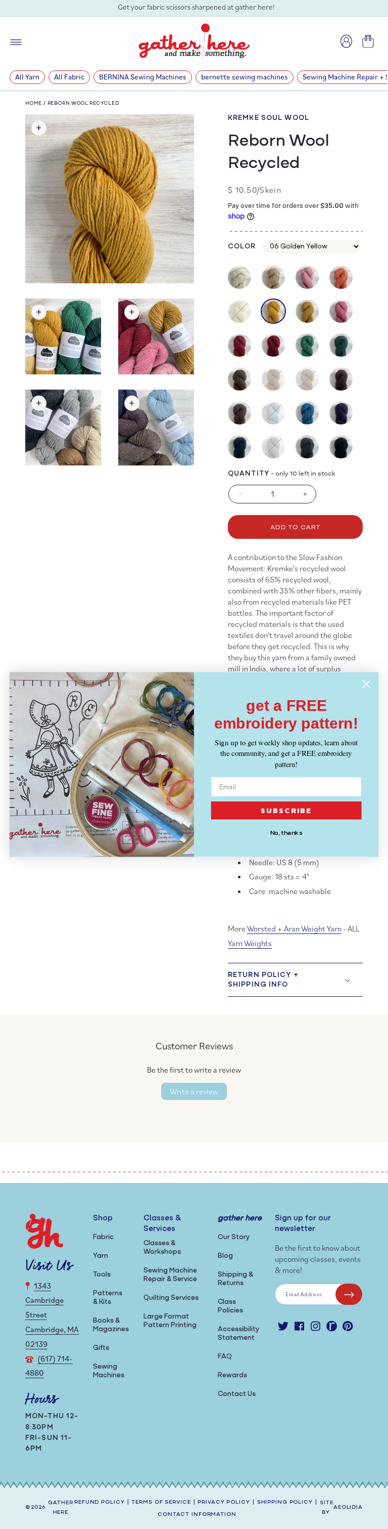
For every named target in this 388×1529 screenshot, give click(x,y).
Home (33, 103)
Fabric (103, 1237)
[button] (295, 979)
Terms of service (160, 1502)
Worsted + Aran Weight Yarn (294, 928)
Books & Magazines (111, 1325)
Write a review (194, 1091)
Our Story (234, 1237)
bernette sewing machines (244, 76)
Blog (225, 1256)
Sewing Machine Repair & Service (170, 1275)
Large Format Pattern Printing (170, 1321)
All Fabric (69, 76)
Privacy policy (224, 1502)
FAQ (225, 1357)
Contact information (197, 1514)
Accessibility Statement (238, 1334)
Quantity (248, 474)
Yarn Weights (250, 943)
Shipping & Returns (235, 1279)
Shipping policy (285, 1502)
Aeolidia (348, 1507)
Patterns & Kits (107, 1298)
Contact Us (237, 1394)
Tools (102, 1275)
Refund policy (99, 1502)
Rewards (232, 1375)
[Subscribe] (348, 1294)
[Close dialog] (366, 684)
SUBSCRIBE (286, 810)
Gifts (101, 1348)
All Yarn (27, 76)
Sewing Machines (108, 1371)
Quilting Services (171, 1298)
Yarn (100, 1256)
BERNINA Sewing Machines (142, 76)
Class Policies (230, 1306)
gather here (60, 1507)
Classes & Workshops (162, 1248)
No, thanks (286, 833)
